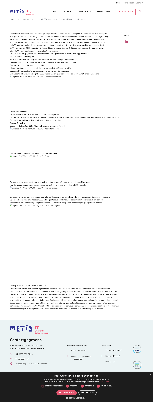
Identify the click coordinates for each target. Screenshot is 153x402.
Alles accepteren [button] (66, 393)
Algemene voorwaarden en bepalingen (81, 356)
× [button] (150, 375)
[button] (76, 398)
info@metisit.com (19, 359)
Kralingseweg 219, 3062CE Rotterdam (28, 363)
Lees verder (105, 382)
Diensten (85, 12)
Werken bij (68, 12)
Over (55, 12)
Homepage (110, 362)
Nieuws (26, 19)
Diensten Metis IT (112, 356)
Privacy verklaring (78, 350)
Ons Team (129, 3)
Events (119, 3)
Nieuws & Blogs (104, 12)
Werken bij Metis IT (113, 350)
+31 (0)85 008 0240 (21, 354)
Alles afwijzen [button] (87, 393)
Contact (139, 3)
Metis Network (125, 12)
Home (12, 19)
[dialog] (76, 387)
